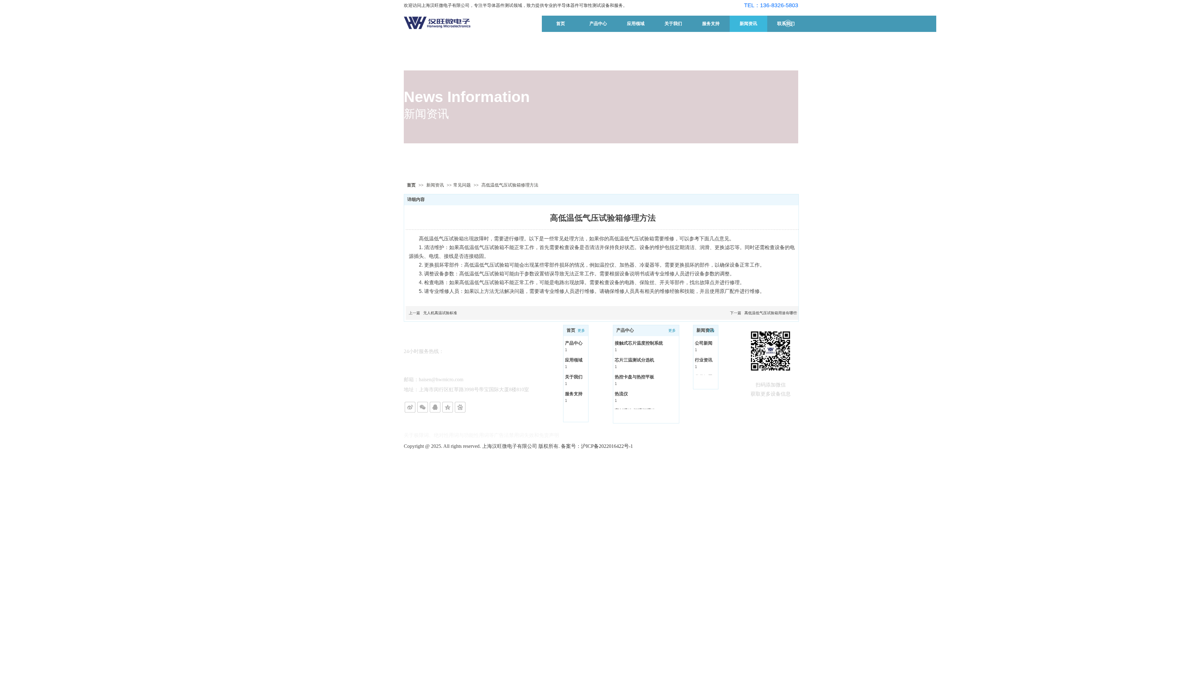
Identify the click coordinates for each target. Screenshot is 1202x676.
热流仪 (621, 393)
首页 (411, 185)
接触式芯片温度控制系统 (639, 343)
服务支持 (574, 393)
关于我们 (574, 376)
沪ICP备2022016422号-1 (607, 446)
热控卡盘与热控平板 (634, 376)
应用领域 (574, 359)
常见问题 (462, 185)
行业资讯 (703, 359)
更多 (581, 330)
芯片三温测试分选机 (634, 359)
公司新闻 (703, 343)
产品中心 (574, 343)
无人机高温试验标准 (440, 313)
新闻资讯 (435, 185)
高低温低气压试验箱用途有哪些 (770, 313)
